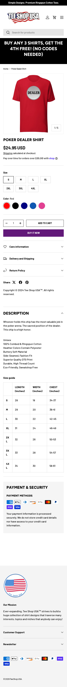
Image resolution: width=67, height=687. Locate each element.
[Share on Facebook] (20, 282)
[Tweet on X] (14, 282)
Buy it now (33, 232)
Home (5, 69)
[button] (54, 17)
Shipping (7, 153)
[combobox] (33, 32)
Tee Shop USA (16, 679)
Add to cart (45, 223)
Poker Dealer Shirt (18, 69)
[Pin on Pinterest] (27, 282)
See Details (33, 60)
